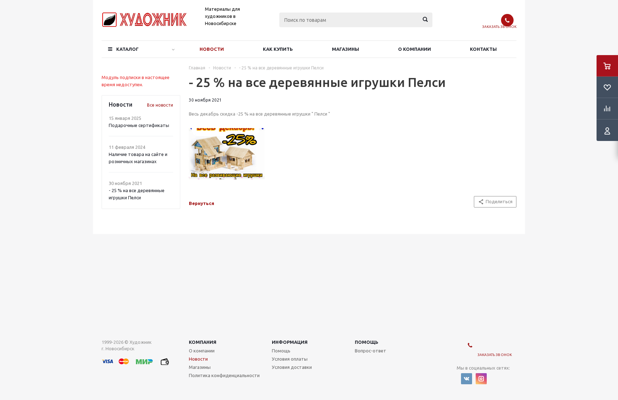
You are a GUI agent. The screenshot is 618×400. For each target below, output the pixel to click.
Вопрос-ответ (370, 350)
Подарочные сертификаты (139, 125)
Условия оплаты (290, 358)
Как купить (278, 49)
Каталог (127, 49)
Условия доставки (292, 367)
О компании (414, 49)
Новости (212, 49)
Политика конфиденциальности (224, 375)
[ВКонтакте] (466, 378)
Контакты (483, 49)
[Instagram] (481, 378)
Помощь (366, 342)
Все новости (160, 105)
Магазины (345, 49)
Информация (290, 342)
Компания (202, 342)
